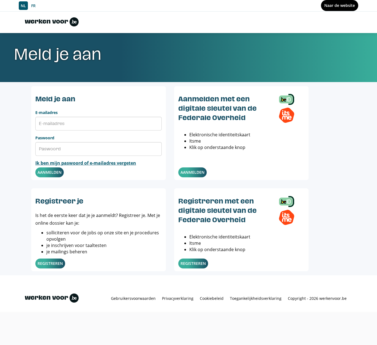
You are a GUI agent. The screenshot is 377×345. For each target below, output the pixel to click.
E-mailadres (46, 112)
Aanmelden (50, 172)
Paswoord (44, 137)
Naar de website (339, 5)
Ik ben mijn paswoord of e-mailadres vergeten (85, 163)
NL (23, 5)
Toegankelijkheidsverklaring (256, 298)
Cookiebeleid (212, 298)
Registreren (50, 263)
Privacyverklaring (177, 298)
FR (33, 5)
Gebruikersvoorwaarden (133, 298)
